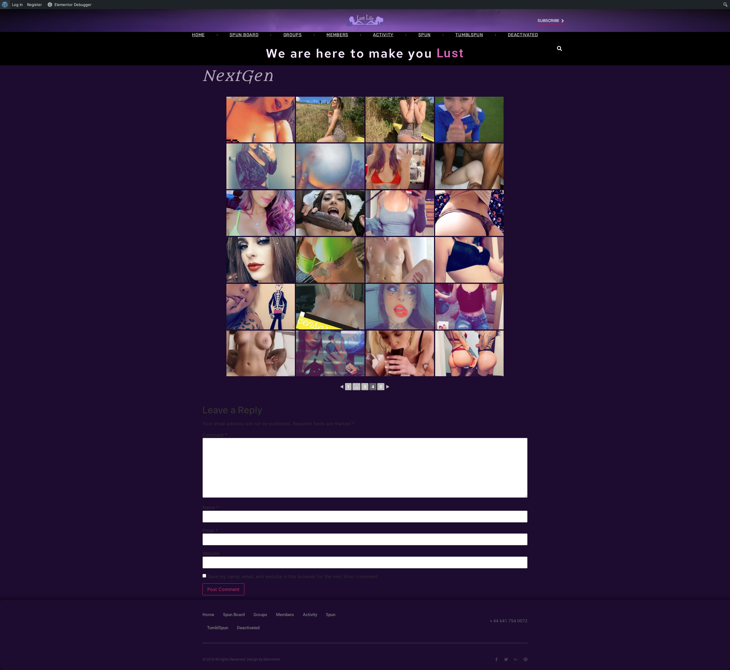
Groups (292, 34)
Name (210, 507)
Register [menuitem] (34, 4)
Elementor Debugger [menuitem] (73, 4)
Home (198, 34)
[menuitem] (5, 4)
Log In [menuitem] (17, 4)
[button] (559, 49)
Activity (383, 34)
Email (210, 530)
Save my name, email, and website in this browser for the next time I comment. (293, 576)
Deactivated (523, 34)
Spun (424, 34)
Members (337, 34)
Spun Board (244, 34)
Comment (214, 435)
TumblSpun (469, 34)
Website (211, 553)
